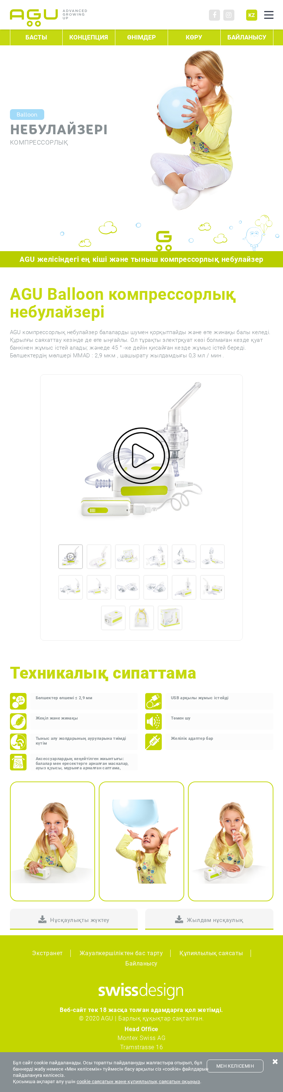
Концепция (88, 37)
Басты (36, 37)
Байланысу (246, 37)
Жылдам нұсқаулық (215, 920)
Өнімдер (141, 37)
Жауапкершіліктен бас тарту (121, 953)
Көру (194, 37)
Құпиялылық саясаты (211, 953)
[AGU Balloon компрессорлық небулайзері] (141, 456)
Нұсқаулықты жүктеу (79, 920)
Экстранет (47, 953)
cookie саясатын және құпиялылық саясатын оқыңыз (138, 1081)
